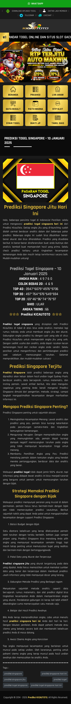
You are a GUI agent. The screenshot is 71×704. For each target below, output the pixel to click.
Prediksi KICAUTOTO (37, 697)
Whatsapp (36, 3)
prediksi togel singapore (15, 685)
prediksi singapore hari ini (54, 673)
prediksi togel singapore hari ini (46, 685)
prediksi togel (60, 679)
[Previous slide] (6, 62)
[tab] (31, 79)
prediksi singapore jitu (14, 679)
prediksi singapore (13, 673)
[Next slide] (65, 62)
